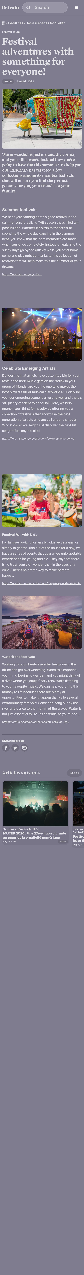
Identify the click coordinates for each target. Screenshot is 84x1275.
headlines (15, 23)
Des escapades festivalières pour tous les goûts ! (47, 23)
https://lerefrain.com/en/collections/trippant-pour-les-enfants (41, 583)
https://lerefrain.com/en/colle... (22, 274)
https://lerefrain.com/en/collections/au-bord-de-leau (35, 721)
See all (74, 772)
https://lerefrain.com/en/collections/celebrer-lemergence (38, 438)
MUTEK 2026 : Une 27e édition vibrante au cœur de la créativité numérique (34, 835)
